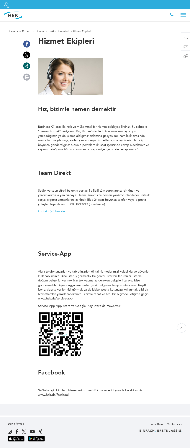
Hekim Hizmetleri (58, 31)
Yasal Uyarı (157, 424)
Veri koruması (174, 424)
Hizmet (40, 31)
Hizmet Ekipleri (82, 31)
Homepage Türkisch (19, 31)
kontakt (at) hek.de (51, 211)
